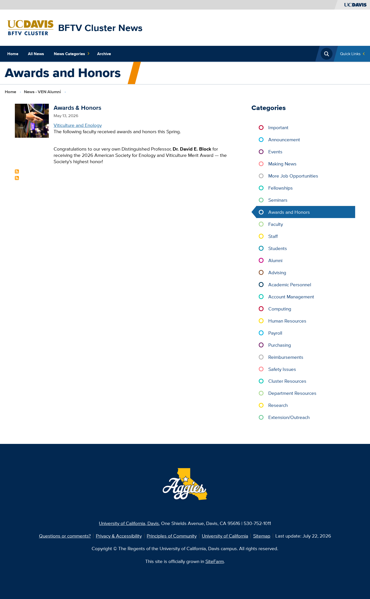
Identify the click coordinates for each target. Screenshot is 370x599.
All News (36, 54)
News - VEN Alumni (42, 92)
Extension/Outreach (289, 417)
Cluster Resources (287, 380)
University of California (225, 535)
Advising (277, 272)
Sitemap (261, 535)
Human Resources (287, 320)
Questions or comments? (65, 535)
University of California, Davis (129, 523)
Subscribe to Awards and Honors (17, 171)
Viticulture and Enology (78, 125)
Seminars (277, 199)
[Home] (30, 27)
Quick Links (350, 54)
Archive (104, 54)
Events (275, 151)
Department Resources (292, 393)
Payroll (275, 332)
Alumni (275, 260)
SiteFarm (214, 561)
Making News (282, 163)
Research (278, 405)
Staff (273, 236)
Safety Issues (282, 369)
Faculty (275, 224)
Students (277, 248)
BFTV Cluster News (100, 28)
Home (12, 54)
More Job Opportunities (293, 175)
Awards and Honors (289, 212)
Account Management (291, 296)
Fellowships (280, 187)
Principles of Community (172, 535)
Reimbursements (285, 357)
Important (278, 127)
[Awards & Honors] (32, 120)
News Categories (69, 54)
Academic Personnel (289, 284)
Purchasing (279, 344)
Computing (279, 308)
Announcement (284, 139)
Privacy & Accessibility (119, 535)
